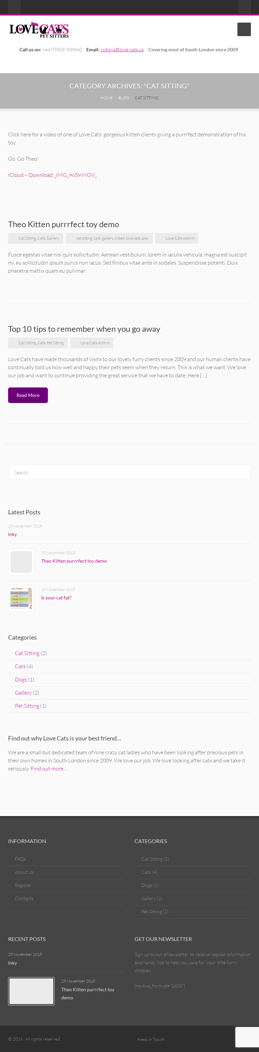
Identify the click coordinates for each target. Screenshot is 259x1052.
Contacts (24, 898)
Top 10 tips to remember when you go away (84, 328)
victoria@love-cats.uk (122, 49)
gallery (107, 238)
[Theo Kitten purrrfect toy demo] (21, 562)
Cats (41, 238)
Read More (28, 395)
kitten (119, 238)
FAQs (20, 859)
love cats (133, 238)
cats (97, 238)
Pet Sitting (55, 342)
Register (23, 885)
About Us (24, 872)
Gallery (53, 238)
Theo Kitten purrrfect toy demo (63, 224)
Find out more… (49, 768)
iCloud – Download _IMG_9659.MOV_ (52, 174)
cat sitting (84, 238)
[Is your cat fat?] (21, 599)
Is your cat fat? (56, 597)
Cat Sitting (27, 238)
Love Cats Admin (180, 238)
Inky (12, 534)
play (145, 238)
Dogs (21, 679)
